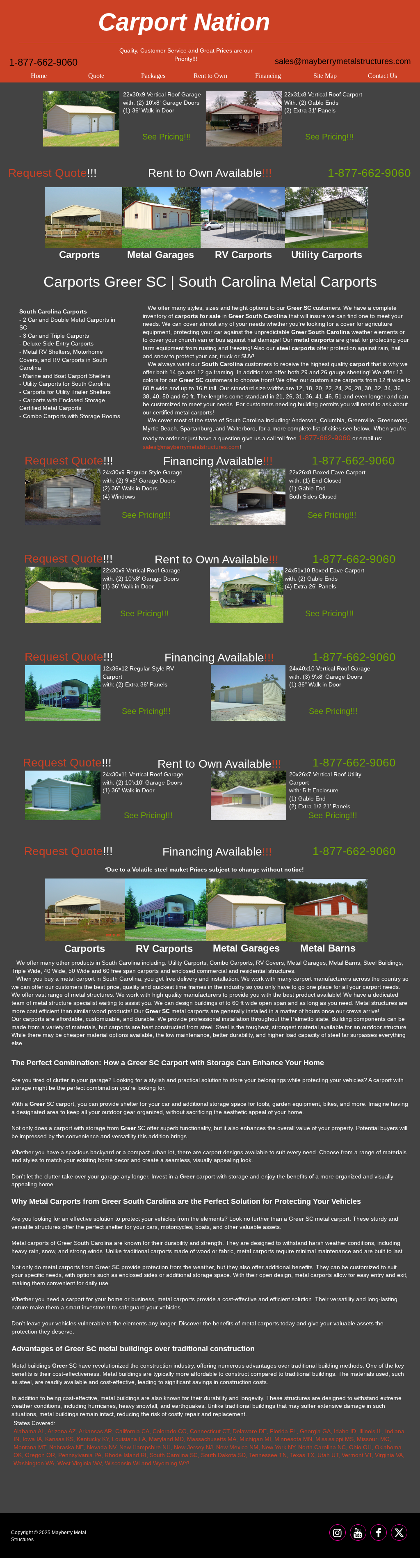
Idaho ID (345, 1431)
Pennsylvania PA (79, 1455)
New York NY (278, 1447)
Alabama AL (29, 1431)
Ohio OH (360, 1447)
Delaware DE (250, 1431)
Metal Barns (328, 948)
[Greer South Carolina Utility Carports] (326, 217)
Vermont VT (357, 1455)
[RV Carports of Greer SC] (243, 217)
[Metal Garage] (81, 118)
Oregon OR (40, 1455)
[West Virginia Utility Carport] (248, 795)
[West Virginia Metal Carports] (247, 497)
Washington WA (34, 1463)
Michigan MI (255, 1439)
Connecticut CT (209, 1431)
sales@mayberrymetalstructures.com (343, 61)
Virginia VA (389, 1455)
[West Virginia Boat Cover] (246, 595)
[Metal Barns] (327, 910)
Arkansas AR (95, 1431)
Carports (84, 948)
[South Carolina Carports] (244, 118)
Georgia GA (315, 1431)
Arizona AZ (62, 1431)
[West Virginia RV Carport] (62, 693)
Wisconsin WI (122, 1463)
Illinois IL (370, 1431)
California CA (132, 1431)
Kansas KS (59, 1439)
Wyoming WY (170, 1463)
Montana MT (30, 1447)
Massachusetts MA (211, 1439)
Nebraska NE (66, 1447)
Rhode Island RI (125, 1455)
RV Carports (164, 948)
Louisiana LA (129, 1439)
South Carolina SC (174, 1455)
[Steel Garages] (62, 795)
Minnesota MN (293, 1439)
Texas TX (302, 1455)
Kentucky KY (93, 1439)
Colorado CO (170, 1431)
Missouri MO (373, 1439)
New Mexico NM (237, 1447)
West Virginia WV (79, 1463)
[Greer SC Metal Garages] (161, 217)
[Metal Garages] (246, 910)
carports (353, 380)
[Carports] (85, 910)
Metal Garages (246, 948)
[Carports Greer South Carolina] (84, 217)
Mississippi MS (334, 1439)
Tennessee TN (268, 1455)
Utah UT (327, 1455)
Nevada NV (101, 1447)
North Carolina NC (322, 1447)
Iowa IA (32, 1439)
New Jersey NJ (193, 1447)
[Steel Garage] (63, 595)
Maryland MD (166, 1439)
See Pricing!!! (166, 136)
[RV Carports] (165, 910)
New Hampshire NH (145, 1447)
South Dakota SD (223, 1455)
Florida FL (283, 1431)
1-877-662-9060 (43, 62)
